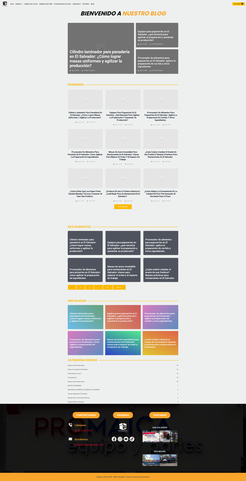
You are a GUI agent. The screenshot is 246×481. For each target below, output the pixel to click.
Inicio (12, 4)
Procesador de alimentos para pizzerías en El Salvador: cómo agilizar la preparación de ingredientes (85, 154)
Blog (92, 4)
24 (108, 287)
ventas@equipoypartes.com (88, 444)
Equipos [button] (19, 4)
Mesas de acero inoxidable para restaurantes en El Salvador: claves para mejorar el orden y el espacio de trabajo (122, 272)
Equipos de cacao (31, 4)
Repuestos (77, 4)
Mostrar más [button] (123, 207)
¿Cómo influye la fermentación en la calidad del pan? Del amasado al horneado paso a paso (160, 193)
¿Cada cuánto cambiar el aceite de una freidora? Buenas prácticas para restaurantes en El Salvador (160, 154)
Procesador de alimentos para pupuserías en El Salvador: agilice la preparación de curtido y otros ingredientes (158, 245)
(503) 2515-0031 (84, 430)
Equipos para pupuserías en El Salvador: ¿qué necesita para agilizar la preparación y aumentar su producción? (122, 317)
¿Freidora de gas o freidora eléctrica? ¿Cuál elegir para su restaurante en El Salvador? (123, 193)
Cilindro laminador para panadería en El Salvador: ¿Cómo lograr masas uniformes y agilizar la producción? (100, 58)
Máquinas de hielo (46, 4)
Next (118, 287)
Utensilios (85, 4)
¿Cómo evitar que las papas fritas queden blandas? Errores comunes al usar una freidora (85, 193)
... (98, 287)
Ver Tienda (237, 4)
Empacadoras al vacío (62, 4)
